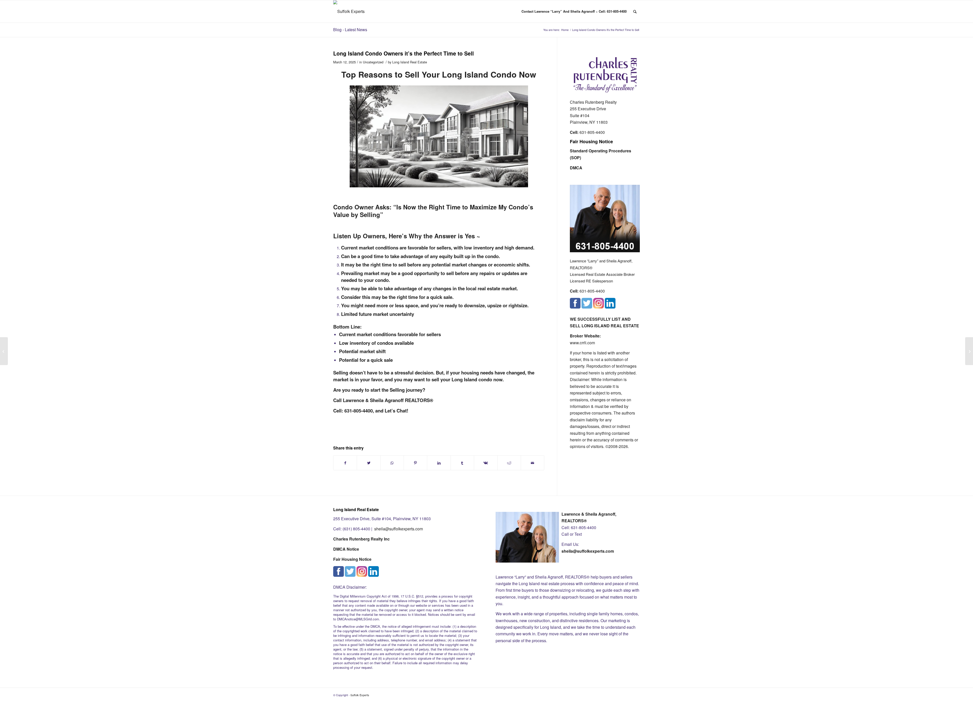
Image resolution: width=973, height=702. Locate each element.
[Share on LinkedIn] (438, 463)
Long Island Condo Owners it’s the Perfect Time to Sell (403, 53)
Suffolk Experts (359, 695)
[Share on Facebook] (345, 463)
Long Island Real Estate (409, 62)
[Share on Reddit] (509, 463)
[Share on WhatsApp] (392, 463)
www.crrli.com (582, 343)
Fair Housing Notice (591, 141)
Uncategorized (373, 62)
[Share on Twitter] (368, 463)
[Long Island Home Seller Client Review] (4, 351)
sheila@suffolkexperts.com (398, 529)
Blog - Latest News (350, 29)
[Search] (635, 11)
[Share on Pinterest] (415, 463)
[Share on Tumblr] (462, 463)
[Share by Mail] (532, 463)
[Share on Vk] (485, 463)
